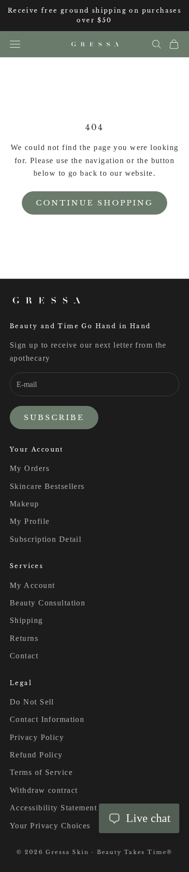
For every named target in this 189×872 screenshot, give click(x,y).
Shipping (26, 620)
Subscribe (54, 417)
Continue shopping (94, 202)
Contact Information (47, 719)
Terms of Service (41, 772)
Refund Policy (36, 755)
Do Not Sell (32, 702)
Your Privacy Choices (50, 826)
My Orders (29, 468)
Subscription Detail (45, 539)
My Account (32, 585)
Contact (24, 656)
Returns (24, 638)
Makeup (24, 504)
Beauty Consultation (47, 603)
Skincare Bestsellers (47, 486)
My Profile (29, 521)
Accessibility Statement (53, 808)
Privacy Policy (37, 737)
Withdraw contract (44, 790)
